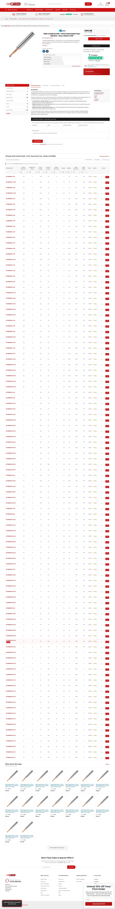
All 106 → (108, 764)
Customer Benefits (45, 883)
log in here (7, 25)
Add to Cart (99, 38)
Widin (9, 788)
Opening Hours (61, 881)
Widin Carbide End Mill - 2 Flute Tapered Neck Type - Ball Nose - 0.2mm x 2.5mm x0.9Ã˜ (57, 785)
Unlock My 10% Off (99, 904)
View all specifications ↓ (76, 66)
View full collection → (105, 156)
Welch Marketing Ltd (23, 905)
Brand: (6, 788)
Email (49, 125)
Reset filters (97, 159)
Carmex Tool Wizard (45, 895)
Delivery (60, 883)
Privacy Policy (79, 881)
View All (8, 113)
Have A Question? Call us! (15, 880)
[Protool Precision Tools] (13, 4)
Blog (42, 892)
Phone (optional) (67, 125)
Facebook (96, 879)
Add (107, 177)
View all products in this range (57, 847)
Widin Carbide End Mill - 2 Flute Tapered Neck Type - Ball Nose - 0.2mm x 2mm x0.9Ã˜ (42, 785)
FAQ (59, 892)
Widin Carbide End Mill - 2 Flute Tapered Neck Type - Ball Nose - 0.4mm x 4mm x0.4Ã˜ (42, 811)
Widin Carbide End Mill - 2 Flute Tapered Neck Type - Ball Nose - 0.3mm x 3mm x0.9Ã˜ (87, 785)
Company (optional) (83, 125)
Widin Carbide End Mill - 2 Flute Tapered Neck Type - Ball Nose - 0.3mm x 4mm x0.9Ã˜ (102, 785)
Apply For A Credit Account (64, 890)
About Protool (44, 879)
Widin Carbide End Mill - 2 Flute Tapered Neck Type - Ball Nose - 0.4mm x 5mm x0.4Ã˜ (72, 811)
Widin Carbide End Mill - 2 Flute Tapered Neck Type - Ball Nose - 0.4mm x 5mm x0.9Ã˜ (87, 811)
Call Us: (29, 3)
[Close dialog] (112, 885)
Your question (35, 130)
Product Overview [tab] (36, 85)
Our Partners (43, 888)
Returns (60, 886)
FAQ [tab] (63, 85)
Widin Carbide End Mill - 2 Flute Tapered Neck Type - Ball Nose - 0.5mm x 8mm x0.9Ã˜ (12, 837)
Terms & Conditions (80, 879)
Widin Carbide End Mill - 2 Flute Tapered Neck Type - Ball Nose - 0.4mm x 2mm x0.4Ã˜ (12, 811)
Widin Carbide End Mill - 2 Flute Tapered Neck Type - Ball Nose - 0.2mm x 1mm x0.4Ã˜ (12, 785)
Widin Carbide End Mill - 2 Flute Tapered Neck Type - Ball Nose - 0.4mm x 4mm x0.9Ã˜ (57, 811)
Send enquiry (37, 141)
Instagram (96, 881)
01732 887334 (90, 71)
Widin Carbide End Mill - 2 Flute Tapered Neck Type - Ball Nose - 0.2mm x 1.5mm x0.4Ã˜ (27, 785)
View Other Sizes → (96, 45)
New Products (44, 890)
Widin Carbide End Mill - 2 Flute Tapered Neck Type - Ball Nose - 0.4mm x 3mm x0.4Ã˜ (27, 811)
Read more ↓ (45, 45)
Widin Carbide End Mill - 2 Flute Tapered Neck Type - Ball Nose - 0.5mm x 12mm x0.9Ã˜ (27, 837)
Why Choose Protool (45, 886)
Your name (34, 125)
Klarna (59, 895)
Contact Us (43, 881)
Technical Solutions (62, 888)
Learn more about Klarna (92, 66)
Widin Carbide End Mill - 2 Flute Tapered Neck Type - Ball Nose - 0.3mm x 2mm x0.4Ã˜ (72, 785)
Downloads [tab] (45, 85)
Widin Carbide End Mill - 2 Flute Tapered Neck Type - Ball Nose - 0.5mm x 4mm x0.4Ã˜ (102, 811)
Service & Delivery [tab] (55, 85)
